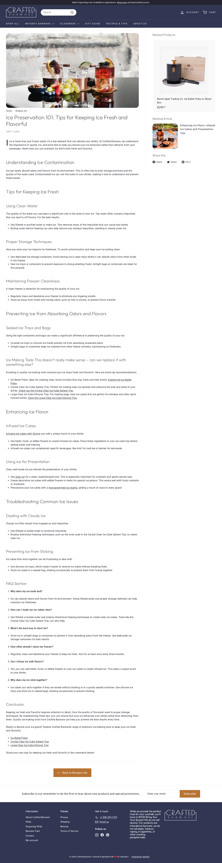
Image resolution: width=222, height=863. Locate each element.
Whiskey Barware (38, 23)
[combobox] (58, 12)
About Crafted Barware (38, 817)
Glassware (68, 23)
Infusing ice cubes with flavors (23, 433)
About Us (139, 23)
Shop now (122, 2)
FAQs (28, 821)
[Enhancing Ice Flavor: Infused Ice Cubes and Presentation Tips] (165, 136)
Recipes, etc (21, 111)
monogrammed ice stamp (63, 487)
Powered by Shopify (141, 857)
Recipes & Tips (116, 23)
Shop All (12, 23)
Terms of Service (69, 831)
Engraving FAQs (34, 826)
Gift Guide (92, 23)
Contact (30, 835)
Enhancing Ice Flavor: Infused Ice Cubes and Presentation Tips (197, 129)
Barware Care (33, 831)
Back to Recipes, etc (74, 772)
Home (9, 111)
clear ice (20, 476)
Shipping (64, 821)
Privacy (64, 817)
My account (32, 840)
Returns (64, 826)
